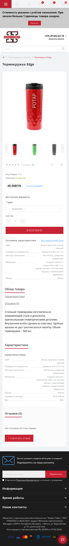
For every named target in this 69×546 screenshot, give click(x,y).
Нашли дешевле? (34, 185)
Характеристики (15, 296)
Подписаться (56, 474)
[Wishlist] (52, 164)
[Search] (63, 49)
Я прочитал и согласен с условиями (33, 480)
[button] (28, 4)
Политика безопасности (27, 480)
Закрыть (34, 23)
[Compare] (62, 164)
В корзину (34, 230)
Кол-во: (10, 215)
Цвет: (9, 202)
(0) (33, 164)
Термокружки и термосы (19, 57)
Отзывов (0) (12, 303)
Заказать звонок (56, 38)
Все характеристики (52, 240)
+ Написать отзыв (19, 438)
